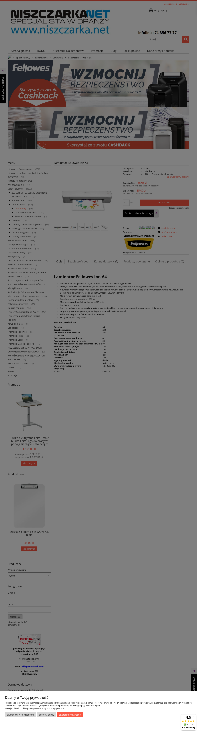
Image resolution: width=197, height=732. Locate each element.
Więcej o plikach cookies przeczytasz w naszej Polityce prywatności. (35, 708)
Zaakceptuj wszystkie (70, 714)
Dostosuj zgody (46, 714)
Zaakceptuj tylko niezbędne (20, 714)
